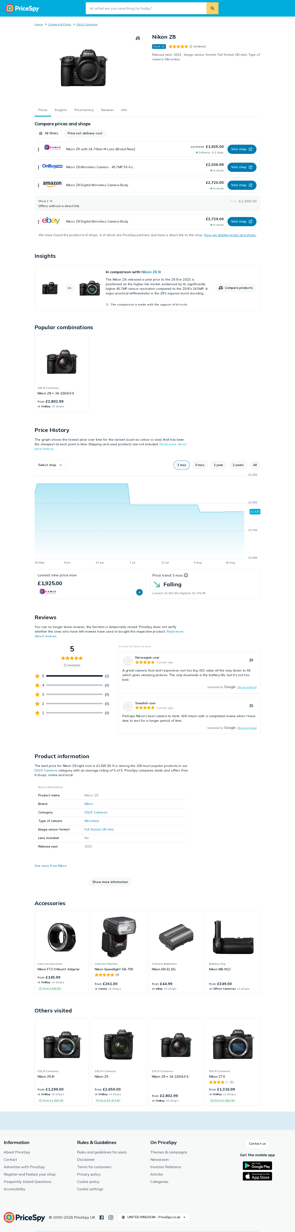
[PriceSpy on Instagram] (111, 1217)
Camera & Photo (59, 24)
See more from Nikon (51, 866)
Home (39, 24)
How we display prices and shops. (230, 235)
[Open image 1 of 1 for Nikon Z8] (84, 67)
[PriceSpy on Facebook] (101, 1217)
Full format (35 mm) (99, 829)
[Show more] (38, 149)
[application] (147, 519)
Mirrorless (92, 821)
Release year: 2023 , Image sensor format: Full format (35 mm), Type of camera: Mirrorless (206, 57)
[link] (147, 288)
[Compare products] (138, 38)
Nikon (89, 804)
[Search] (212, 8)
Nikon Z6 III (151, 272)
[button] (48, 133)
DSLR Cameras (87, 24)
